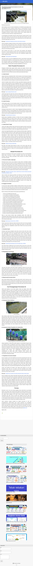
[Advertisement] (16, 427)
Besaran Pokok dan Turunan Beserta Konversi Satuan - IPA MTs (15, 463)
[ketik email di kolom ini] (6, 552)
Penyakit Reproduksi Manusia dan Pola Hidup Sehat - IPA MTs (16, 243)
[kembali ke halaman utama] (1, 1)
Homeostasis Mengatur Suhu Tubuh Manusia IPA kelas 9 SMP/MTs (16, 531)
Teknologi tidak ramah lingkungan (11, 56)
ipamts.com (25, 407)
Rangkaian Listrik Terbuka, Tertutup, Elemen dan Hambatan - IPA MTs (16, 521)
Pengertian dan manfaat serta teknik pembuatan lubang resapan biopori (17, 373)
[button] (2, 413)
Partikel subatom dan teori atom (11, 540)
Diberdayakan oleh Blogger (17, 563)
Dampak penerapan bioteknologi (11, 143)
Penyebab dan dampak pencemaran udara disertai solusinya (15, 41)
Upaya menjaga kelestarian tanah (11, 91)
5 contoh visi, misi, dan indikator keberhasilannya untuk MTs (15, 512)
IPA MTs (4, 1)
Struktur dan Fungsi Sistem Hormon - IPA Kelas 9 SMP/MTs (14, 482)
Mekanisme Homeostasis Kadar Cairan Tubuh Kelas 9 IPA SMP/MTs (16, 453)
